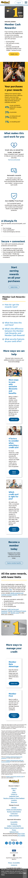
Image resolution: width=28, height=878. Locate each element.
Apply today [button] (14, 287)
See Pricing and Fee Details (14, 159)
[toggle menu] (26, 2)
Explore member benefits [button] (14, 563)
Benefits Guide (14, 613)
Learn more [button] (14, 529)
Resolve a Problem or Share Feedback (14, 798)
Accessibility (14, 822)
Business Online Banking (14, 811)
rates (10, 589)
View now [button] (14, 419)
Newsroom (14, 802)
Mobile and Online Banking (14, 809)
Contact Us (14, 794)
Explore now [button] (14, 715)
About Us (14, 788)
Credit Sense (14, 813)
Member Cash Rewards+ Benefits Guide (14, 776)
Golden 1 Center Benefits (14, 826)
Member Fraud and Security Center (14, 828)
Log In (19, 2)
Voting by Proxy (14, 832)
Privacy (14, 830)
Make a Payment (14, 815)
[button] (21, 833)
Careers (14, 792)
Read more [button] (14, 472)
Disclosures (14, 824)
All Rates (14, 807)
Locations (14, 800)
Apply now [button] (14, 54)
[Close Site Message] (25, 873)
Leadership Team (14, 796)
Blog (14, 790)
